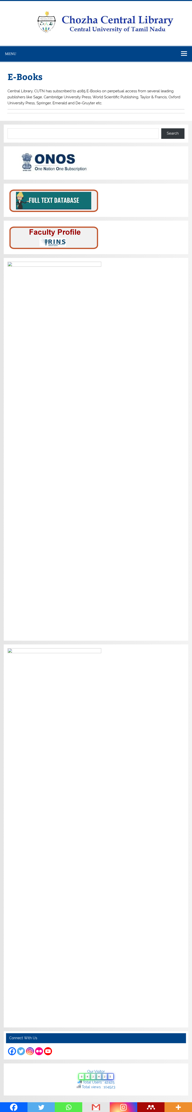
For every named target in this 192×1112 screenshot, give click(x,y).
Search (173, 133)
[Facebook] (12, 1051)
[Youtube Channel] (48, 1051)
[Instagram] (30, 1051)
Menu (10, 53)
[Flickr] (39, 1051)
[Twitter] (21, 1051)
